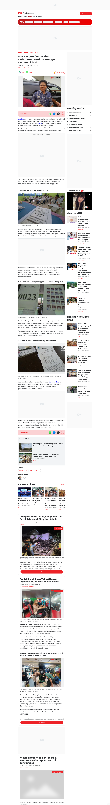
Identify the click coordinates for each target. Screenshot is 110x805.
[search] (78, 14)
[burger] (91, 17)
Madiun (21, 119)
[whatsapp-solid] (50, 113)
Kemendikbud (54, 382)
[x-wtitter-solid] (58, 113)
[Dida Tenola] (20, 478)
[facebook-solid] (54, 113)
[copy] (62, 113)
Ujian (40, 123)
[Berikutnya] (66, 588)
